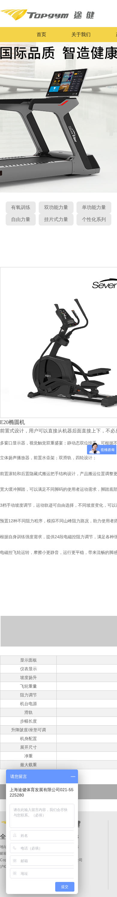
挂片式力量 (56, 219)
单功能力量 (94, 207)
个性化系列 (94, 219)
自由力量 (20, 219)
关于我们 (81, 34)
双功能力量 (56, 207)
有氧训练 (20, 207)
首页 (41, 34)
